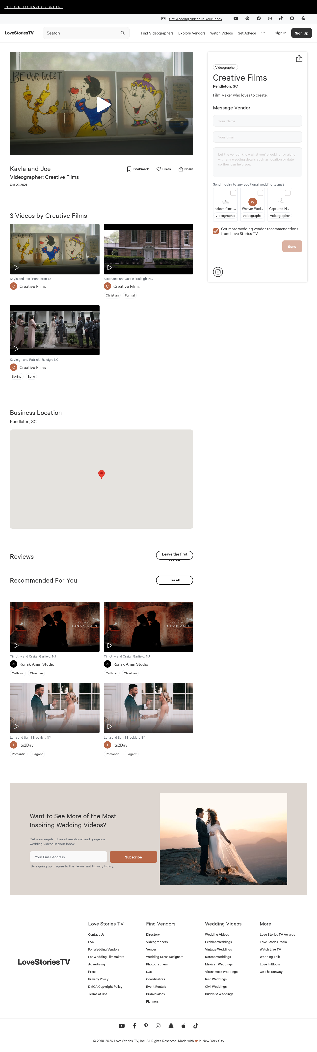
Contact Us (96, 934)
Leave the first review (174, 555)
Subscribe (133, 856)
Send (292, 246)
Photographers (157, 964)
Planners (152, 1001)
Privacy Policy (102, 865)
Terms (79, 865)
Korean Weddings (218, 956)
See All (175, 580)
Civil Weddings (216, 986)
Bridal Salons (155, 993)
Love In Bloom (270, 964)
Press (92, 971)
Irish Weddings (216, 979)
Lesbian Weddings (218, 941)
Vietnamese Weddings (221, 971)
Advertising (96, 964)
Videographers (157, 941)
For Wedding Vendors (103, 949)
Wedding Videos (217, 934)
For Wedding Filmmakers (106, 956)
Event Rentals (156, 986)
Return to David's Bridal (33, 6)
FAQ (91, 941)
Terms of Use (97, 993)
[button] (101, 103)
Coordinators (155, 979)
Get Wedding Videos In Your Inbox (195, 18)
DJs (149, 971)
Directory (153, 934)
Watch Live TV (270, 949)
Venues (151, 949)
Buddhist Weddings (219, 993)
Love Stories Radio (273, 941)
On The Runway (271, 971)
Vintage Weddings (218, 949)
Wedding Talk (270, 956)
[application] (101, 103)
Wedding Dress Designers (164, 956)
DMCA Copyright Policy (105, 986)
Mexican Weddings (219, 964)
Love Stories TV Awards (277, 934)
